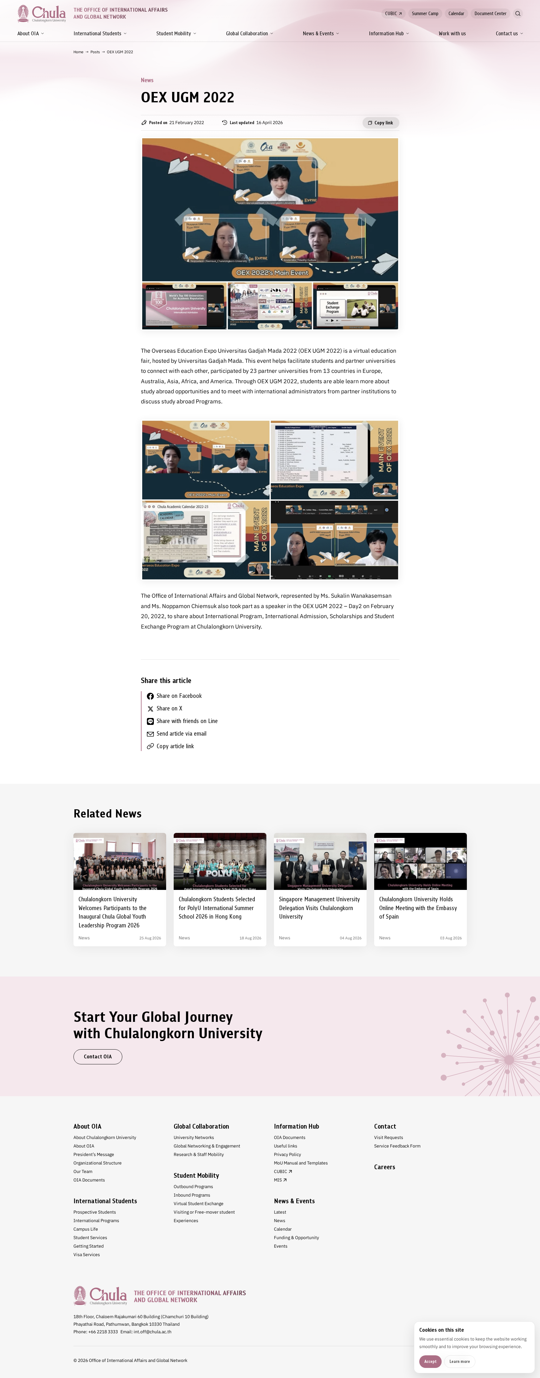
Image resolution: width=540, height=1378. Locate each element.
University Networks (194, 1137)
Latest (280, 1212)
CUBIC (391, 13)
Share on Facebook (179, 695)
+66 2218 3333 (103, 1332)
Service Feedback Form (397, 1146)
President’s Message (93, 1154)
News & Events (318, 33)
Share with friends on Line (187, 721)
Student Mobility (173, 33)
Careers (384, 1167)
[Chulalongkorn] (41, 14)
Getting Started (88, 1246)
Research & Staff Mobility (199, 1154)
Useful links (285, 1146)
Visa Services (86, 1254)
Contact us (507, 33)
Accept (430, 1361)
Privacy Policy (287, 1154)
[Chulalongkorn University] (159, 1296)
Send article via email (181, 733)
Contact (385, 1126)
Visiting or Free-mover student (204, 1212)
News (279, 1220)
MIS (278, 1180)
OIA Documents (89, 1180)
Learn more (460, 1361)
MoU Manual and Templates (301, 1163)
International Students (97, 33)
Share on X (169, 708)
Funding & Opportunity (296, 1237)
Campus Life (85, 1229)
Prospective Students (94, 1212)
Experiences (186, 1220)
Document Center (490, 13)
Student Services (90, 1237)
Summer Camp (425, 13)
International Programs (96, 1220)
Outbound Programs (193, 1186)
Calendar (456, 13)
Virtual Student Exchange (199, 1203)
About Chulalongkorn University (104, 1137)
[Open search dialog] (518, 14)
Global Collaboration (247, 33)
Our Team (82, 1171)
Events (280, 1246)
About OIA (28, 33)
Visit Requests (388, 1137)
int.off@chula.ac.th (152, 1332)
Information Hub (386, 33)
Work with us (452, 33)
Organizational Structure (97, 1163)
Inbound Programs (192, 1195)
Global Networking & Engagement (207, 1146)
